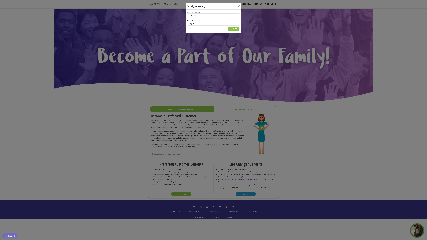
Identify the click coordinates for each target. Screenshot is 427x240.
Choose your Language (196, 21)
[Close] (238, 6)
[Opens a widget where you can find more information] (10, 236)
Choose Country (193, 12)
